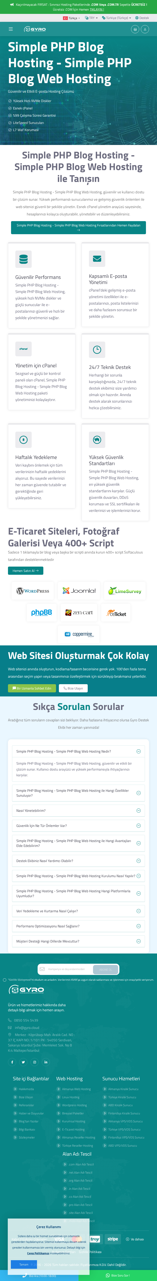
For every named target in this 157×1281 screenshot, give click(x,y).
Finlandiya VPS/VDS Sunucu (126, 1137)
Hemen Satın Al (24, 570)
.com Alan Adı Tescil (81, 1164)
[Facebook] (12, 1062)
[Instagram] (34, 1062)
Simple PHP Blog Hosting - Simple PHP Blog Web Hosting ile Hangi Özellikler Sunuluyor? (72, 793)
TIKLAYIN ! (97, 9)
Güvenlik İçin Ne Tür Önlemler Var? (41, 825)
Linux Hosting (71, 1097)
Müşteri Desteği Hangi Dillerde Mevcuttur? (47, 941)
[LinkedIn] (46, 1062)
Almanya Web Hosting (76, 1089)
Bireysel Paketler (73, 1113)
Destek (144, 17)
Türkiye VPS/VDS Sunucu (124, 1129)
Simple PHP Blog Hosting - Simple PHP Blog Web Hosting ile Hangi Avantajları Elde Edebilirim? (73, 843)
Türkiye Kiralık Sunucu (122, 1097)
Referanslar (26, 1105)
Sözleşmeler (27, 1137)
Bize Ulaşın (75, 688)
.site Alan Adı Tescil (80, 1212)
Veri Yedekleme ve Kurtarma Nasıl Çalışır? (47, 911)
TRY (91, 17)
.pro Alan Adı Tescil (80, 1204)
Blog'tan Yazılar (28, 1121)
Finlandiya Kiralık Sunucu (124, 1113)
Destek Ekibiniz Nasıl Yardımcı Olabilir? (44, 860)
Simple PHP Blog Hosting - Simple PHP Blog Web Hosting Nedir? (63, 751)
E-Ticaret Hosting (73, 1129)
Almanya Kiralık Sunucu (123, 1089)
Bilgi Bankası (27, 1129)
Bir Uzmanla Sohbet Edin (33, 688)
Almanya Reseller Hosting (78, 1137)
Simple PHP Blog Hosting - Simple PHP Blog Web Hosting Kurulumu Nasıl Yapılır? (75, 876)
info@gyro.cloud (27, 1027)
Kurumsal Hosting (73, 1121)
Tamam (23, 1264)
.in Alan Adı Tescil (79, 1188)
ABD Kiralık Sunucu (120, 1105)
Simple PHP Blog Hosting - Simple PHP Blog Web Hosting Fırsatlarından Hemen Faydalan (78, 225)
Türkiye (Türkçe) (116, 17)
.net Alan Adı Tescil (80, 1172)
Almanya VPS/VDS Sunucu (125, 1121)
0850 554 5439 (26, 1020)
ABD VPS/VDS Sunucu (122, 1145)
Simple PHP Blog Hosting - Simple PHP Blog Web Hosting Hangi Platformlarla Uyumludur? (73, 893)
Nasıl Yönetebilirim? (31, 810)
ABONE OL (105, 969)
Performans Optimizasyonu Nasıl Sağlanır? (48, 926)
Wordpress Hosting (74, 1105)
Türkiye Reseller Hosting (77, 1145)
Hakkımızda (26, 1089)
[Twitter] (23, 1062)
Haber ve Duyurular (31, 1113)
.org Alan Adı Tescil (80, 1180)
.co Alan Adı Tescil (79, 1196)
